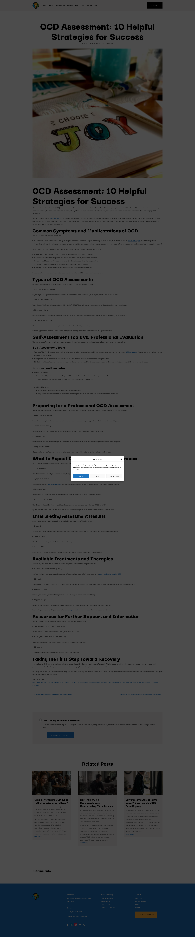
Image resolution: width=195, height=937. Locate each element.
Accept (81, 476)
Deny (97, 476)
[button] (121, 459)
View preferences (114, 476)
